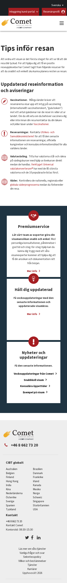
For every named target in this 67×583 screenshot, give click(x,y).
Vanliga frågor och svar (32, 553)
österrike (11, 497)
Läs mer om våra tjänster (32, 549)
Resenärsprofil (51, 12)
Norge (36, 493)
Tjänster (32, 565)
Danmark (38, 473)
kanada (37, 485)
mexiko (37, 489)
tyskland (11, 509)
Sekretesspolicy (32, 557)
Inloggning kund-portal (22, 12)
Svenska (56, 5)
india (8, 485)
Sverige (10, 501)
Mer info (32, 314)
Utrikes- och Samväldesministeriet (32, 134)
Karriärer (32, 569)
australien (11, 469)
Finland (10, 477)
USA (35, 509)
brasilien (38, 469)
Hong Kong (12, 481)
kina (8, 489)
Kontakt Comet (14, 525)
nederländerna (14, 493)
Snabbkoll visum (34, 380)
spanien (10, 505)
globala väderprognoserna (24, 185)
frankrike (38, 477)
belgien (10, 473)
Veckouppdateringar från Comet (34, 374)
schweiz (37, 497)
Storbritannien (41, 505)
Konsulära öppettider (33, 386)
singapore (38, 501)
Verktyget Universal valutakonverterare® (31, 167)
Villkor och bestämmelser (32, 561)
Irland (36, 481)
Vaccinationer (41, 124)
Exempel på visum (33, 392)
